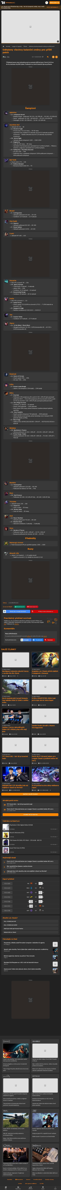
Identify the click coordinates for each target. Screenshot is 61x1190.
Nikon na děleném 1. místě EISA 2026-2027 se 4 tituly (44, 1173)
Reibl (5, 676)
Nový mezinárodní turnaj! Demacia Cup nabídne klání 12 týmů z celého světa (15, 700)
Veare (35, 705)
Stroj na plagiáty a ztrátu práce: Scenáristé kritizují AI (15, 1064)
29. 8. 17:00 (7, 901)
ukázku (16, 624)
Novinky (8, 46)
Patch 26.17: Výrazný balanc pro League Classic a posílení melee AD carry (45, 758)
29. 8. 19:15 (7, 897)
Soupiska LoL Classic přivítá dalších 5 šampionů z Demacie (45, 672)
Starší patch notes (30, 814)
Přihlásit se (54, 2)
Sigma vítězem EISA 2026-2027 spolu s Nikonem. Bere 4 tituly (42, 1169)
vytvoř (45, 636)
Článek (25, 46)
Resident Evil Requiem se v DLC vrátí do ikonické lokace (21, 962)
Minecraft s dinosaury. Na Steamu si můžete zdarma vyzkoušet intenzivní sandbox (44, 1069)
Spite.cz (6, 964)
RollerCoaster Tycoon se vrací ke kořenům (43, 1136)
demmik (6, 734)
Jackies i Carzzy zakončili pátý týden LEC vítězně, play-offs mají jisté (14, 729)
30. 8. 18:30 (7, 883)
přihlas (29, 636)
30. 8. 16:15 (7, 888)
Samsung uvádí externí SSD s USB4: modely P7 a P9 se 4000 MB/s (15, 1164)
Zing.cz (6, 957)
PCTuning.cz (7, 944)
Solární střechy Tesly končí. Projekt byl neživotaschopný (13, 1173)
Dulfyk (35, 676)
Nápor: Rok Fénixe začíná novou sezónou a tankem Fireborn (14, 1139)
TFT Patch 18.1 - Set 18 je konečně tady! (15, 757)
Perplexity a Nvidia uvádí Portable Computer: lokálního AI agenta (24, 942)
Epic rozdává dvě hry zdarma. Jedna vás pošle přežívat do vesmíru (44, 1064)
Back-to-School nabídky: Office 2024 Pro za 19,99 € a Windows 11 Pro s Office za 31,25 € (15, 1169)
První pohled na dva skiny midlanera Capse (45, 786)
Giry (8, 57)
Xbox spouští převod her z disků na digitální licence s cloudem (15, 1099)
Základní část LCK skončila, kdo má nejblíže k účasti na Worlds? (15, 786)
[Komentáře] (48, 57)
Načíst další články (30, 794)
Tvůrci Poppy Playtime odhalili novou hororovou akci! (16, 1069)
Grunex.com (7, 951)
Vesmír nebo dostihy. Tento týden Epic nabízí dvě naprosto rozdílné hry (26, 949)
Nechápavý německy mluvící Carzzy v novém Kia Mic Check (15, 672)
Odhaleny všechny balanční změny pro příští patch (41, 46)
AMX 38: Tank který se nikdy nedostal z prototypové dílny (13, 1134)
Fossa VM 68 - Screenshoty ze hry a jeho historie (13, 1129)
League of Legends (17, 46)
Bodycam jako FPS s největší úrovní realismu (44, 1133)
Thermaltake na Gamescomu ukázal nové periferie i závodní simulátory (14, 1104)
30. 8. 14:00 (7, 892)
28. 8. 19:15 (7, 906)
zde (5, 624)
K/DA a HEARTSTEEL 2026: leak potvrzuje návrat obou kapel (44, 699)
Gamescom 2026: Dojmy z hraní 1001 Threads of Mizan (44, 1060)
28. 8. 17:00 (7, 910)
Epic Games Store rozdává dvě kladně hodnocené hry (42, 1094)
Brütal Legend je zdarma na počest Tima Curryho (19, 956)
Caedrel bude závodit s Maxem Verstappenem (43, 727)
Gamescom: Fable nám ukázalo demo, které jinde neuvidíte (22, 969)
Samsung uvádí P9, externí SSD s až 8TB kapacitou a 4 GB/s (43, 1164)
